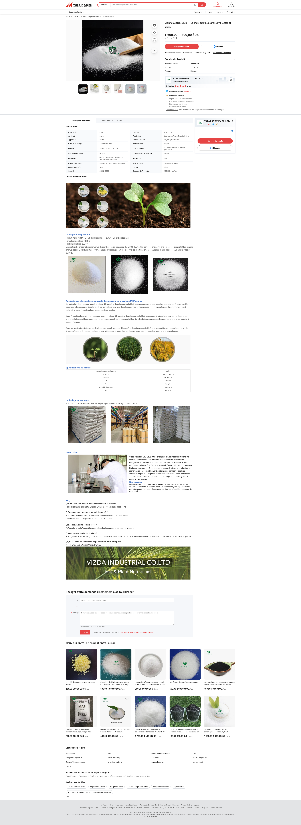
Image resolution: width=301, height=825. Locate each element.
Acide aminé (70, 753)
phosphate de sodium (161, 787)
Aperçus (197, 805)
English (96, 808)
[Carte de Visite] (232, 131)
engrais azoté (198, 762)
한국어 (170, 808)
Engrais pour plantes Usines (138, 787)
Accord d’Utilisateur (131, 805)
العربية (164, 808)
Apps (219, 12)
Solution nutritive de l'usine (160, 753)
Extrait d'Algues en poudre (75, 762)
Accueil (68, 17)
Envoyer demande (181, 46)
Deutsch (146, 808)
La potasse (154, 758)
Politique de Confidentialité (148, 805)
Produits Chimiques (79, 17)
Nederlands (155, 808)
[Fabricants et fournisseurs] (78, 4)
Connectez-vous (172, 109)
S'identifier (231, 6)
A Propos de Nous (107, 805)
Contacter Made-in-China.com (169, 805)
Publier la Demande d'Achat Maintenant (137, 632)
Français (120, 808)
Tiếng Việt (205, 808)
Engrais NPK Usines (97, 787)
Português (112, 808)
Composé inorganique (74, 758)
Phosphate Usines (116, 787)
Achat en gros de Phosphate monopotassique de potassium (89, 792)
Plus (67, 797)
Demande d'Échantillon (222, 53)
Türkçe (197, 808)
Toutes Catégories (75, 12)
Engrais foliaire (179, 787)
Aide (210, 12)
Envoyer (85, 632)
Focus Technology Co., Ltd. (149, 812)
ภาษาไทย (189, 808)
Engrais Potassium (108, 17)
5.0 (206, 124)
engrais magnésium (200, 758)
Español (103, 808)
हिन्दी (182, 808)
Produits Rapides (186, 805)
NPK (109, 753)
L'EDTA (195, 753)
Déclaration (119, 805)
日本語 (177, 808)
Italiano (139, 808)
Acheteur (197, 12)
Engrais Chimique (93, 17)
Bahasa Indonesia (216, 808)
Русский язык (130, 808)
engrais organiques (115, 762)
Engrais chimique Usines (76, 787)
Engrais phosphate (157, 762)
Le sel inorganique (114, 758)
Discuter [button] (219, 46)
